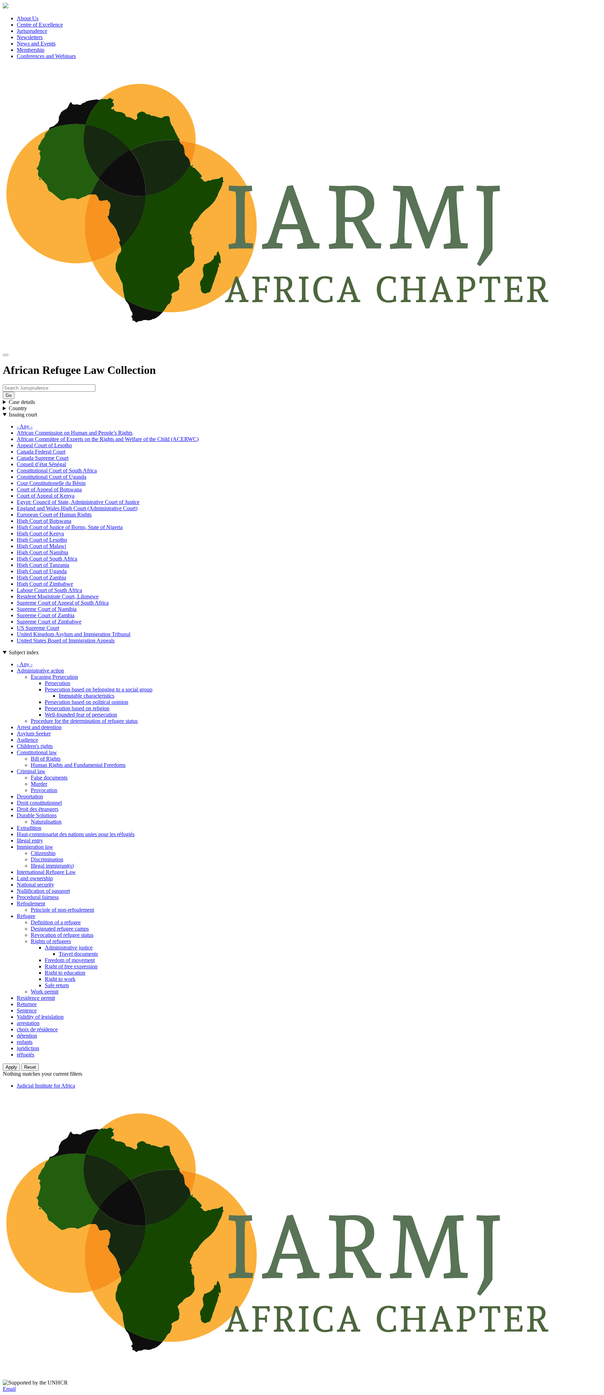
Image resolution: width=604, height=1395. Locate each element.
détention (27, 1036)
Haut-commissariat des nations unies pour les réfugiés (76, 834)
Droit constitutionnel (39, 803)
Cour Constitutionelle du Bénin (51, 483)
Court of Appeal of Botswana (49, 489)
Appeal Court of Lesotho (44, 445)
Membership (30, 50)
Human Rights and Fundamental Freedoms (78, 765)
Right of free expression (71, 966)
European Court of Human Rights (54, 515)
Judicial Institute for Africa (46, 1086)
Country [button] (18, 408)
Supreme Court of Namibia (47, 609)
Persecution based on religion (77, 708)
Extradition (29, 828)
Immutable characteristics (86, 696)
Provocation (44, 790)
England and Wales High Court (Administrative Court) (77, 508)
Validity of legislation (40, 1017)
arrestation (28, 1023)
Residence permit (36, 998)
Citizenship (43, 853)
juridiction (28, 1048)
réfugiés (25, 1055)
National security (35, 885)
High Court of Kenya (40, 533)
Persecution (57, 683)
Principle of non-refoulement (62, 910)
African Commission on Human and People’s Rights (74, 433)
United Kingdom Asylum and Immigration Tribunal (73, 634)
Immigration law (35, 847)
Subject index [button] (24, 652)
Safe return (57, 985)
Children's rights (35, 746)
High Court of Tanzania (43, 565)
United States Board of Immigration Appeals (66, 640)
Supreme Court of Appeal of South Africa (63, 603)
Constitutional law (37, 752)
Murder (39, 784)
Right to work (60, 979)
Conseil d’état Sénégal (41, 464)
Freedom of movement (70, 960)
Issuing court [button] (23, 415)
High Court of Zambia (41, 578)
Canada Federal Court (41, 452)
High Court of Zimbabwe (45, 584)
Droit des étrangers (37, 809)
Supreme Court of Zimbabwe (49, 622)
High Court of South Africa (47, 559)
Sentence (27, 1010)
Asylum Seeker (34, 733)
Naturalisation (46, 822)
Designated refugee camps (60, 929)
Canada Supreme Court (43, 458)
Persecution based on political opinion (86, 702)
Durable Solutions (37, 815)
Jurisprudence (32, 31)
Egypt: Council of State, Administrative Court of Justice (78, 502)
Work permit (44, 992)
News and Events (36, 44)
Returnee (27, 1004)
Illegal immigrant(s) (52, 866)
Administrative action (40, 671)
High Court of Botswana (44, 521)
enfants (25, 1042)
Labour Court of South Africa (49, 590)
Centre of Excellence (40, 25)
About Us (27, 18)
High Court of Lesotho (42, 540)
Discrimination (47, 859)
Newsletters (30, 37)
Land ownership (35, 878)
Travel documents (78, 954)
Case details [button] (22, 402)
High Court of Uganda (42, 571)
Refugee (26, 916)
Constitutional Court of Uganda (51, 477)
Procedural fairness (38, 897)
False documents (49, 778)
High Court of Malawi (41, 546)
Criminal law (31, 771)
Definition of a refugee (56, 922)
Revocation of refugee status (62, 935)
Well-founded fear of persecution (81, 715)
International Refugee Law (46, 872)
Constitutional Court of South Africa (57, 471)
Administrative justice (69, 948)
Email (9, 1389)
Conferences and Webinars (46, 56)
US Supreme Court (38, 628)
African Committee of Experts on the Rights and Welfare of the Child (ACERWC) (108, 439)
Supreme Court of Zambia (45, 615)
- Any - (25, 426)
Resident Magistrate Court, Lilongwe (58, 596)
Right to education (65, 973)
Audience (27, 740)
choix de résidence (37, 1029)
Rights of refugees (51, 941)
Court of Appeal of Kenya (45, 496)
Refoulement (31, 903)
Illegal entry (30, 841)
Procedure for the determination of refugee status (84, 721)
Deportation (30, 796)
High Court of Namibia (42, 552)
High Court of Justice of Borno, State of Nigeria (70, 527)
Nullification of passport (43, 891)
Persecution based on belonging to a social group (98, 689)
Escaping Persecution (54, 677)
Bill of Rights (45, 759)
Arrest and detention (39, 727)
